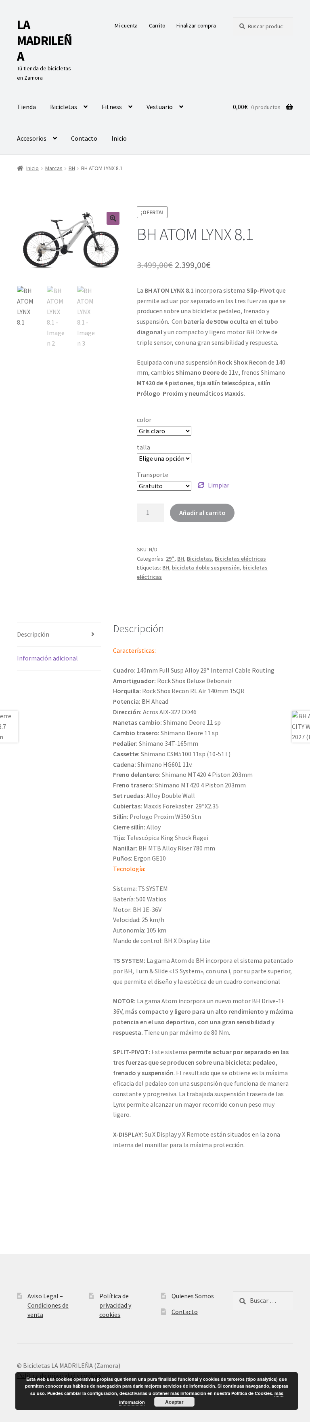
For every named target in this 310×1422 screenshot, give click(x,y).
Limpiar (218, 485)
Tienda (26, 107)
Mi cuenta (126, 25)
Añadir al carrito (202, 512)
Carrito (157, 25)
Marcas (54, 168)
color (144, 420)
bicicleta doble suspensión (206, 567)
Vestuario (160, 107)
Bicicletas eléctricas (240, 558)
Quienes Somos (193, 1296)
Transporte (152, 474)
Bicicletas (63, 107)
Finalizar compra (196, 25)
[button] (113, 218)
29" (170, 558)
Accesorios (31, 138)
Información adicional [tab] (47, 658)
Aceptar (174, 1401)
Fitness (112, 107)
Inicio (119, 138)
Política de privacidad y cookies (115, 1305)
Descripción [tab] (33, 634)
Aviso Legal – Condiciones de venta (48, 1305)
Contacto (84, 138)
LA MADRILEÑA (44, 40)
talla (143, 447)
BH (72, 168)
